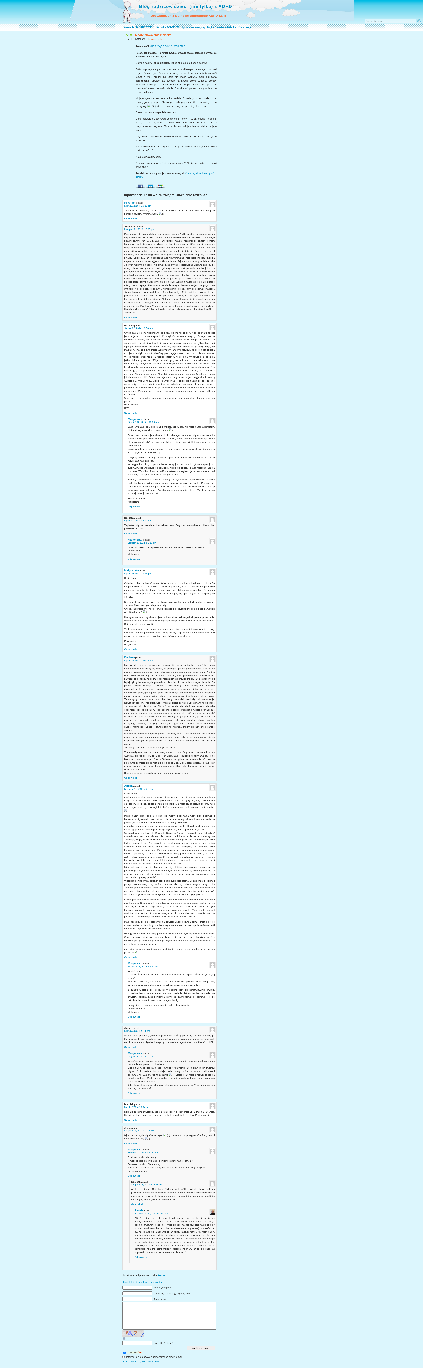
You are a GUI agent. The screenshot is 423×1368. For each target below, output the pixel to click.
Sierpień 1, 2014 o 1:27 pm (142, 542)
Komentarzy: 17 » (156, 39)
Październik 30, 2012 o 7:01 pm (151, 1213)
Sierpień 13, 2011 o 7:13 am (139, 1130)
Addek (128, 785)
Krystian (129, 202)
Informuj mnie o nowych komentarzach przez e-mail (154, 1356)
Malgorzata (135, 419)
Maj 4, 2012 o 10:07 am (136, 1107)
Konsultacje (244, 27)
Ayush (139, 1210)
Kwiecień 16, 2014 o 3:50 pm (143, 966)
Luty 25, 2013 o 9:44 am (137, 1030)
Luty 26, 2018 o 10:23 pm (137, 205)
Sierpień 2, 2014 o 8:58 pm (138, 328)
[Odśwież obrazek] (124, 1339)
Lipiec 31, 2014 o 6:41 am (138, 520)
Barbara (129, 657)
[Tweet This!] (150, 185)
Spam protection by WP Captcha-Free (140, 1361)
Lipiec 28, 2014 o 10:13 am (138, 660)
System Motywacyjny (193, 27)
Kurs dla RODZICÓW (167, 27)
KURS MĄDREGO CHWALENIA (167, 46)
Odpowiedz (130, 218)
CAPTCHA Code (162, 1343)
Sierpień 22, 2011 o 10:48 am (143, 1152)
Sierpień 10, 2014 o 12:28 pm (143, 422)
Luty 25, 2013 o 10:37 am (141, 1056)
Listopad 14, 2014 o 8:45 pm (139, 229)
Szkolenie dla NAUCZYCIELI (138, 27)
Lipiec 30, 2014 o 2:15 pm (138, 573)
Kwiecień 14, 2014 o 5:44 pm (139, 789)
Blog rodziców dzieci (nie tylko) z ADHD (185, 6)
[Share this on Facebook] (141, 185)
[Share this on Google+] (160, 185)
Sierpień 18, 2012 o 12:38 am (146, 1184)
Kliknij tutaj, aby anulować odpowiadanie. (143, 1282)
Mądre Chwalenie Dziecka (221, 27)
